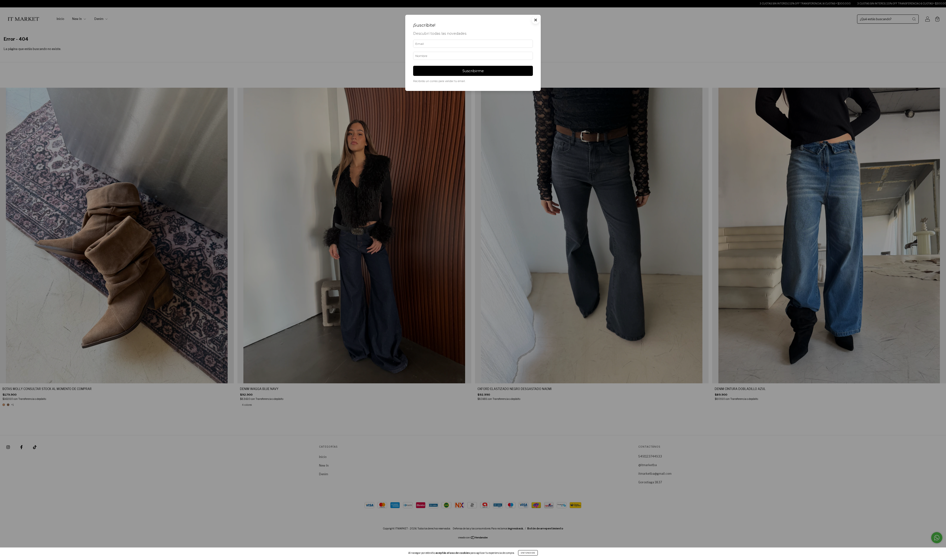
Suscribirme (473, 71)
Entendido (528, 553)
